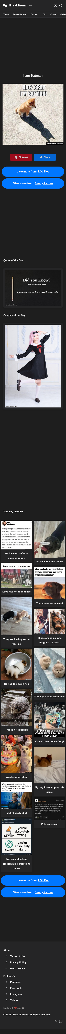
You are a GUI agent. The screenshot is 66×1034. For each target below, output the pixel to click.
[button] (55, 5)
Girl (44, 14)
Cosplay (35, 14)
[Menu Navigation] (5, 5)
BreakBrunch (20, 1014)
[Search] (61, 5)
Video (6, 14)
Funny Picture (19, 14)
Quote (53, 14)
